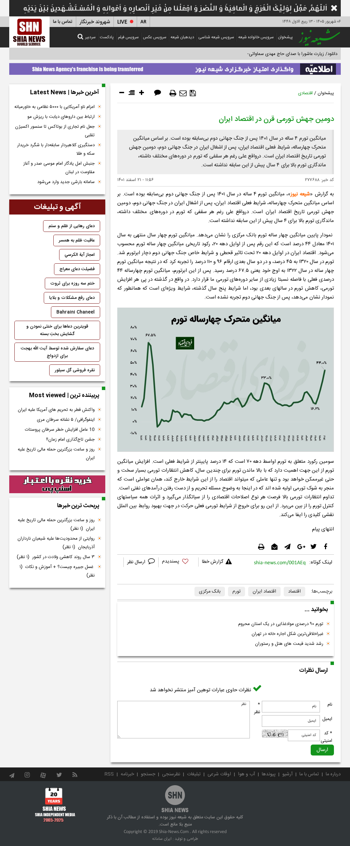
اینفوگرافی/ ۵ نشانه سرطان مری (66, 420)
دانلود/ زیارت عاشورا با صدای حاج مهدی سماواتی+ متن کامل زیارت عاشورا (270, 54)
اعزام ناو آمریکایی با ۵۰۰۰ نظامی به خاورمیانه (54, 107)
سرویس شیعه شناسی (216, 37)
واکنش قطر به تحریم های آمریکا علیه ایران (56, 410)
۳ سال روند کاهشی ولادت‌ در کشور (56, 557)
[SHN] (29, 31)
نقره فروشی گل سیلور (75, 370)
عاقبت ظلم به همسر (77, 240)
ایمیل (327, 719)
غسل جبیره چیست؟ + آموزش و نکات (57, 571)
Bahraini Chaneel (75, 312)
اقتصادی (305, 93)
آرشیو (287, 774)
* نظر (257, 708)
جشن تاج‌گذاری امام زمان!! (70, 439)
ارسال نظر (137, 562)
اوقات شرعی (219, 774)
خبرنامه (127, 774)
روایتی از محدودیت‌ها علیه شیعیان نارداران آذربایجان (56, 543)
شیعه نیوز (300, 194)
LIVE (122, 22)
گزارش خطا (212, 562)
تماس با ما (62, 22)
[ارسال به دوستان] (183, 93)
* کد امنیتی (326, 737)
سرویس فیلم (128, 37)
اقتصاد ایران (264, 591)
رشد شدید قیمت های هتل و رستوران (289, 644)
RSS (109, 774)
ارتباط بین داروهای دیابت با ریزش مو (61, 117)
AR (143, 22)
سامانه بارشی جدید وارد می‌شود (66, 182)
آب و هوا (246, 774)
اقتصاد (294, 591)
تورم (236, 591)
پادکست (107, 37)
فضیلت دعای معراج (77, 269)
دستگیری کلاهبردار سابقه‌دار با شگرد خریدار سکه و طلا (56, 149)
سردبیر (90, 37)
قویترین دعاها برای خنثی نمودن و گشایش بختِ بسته (57, 330)
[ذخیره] (193, 93)
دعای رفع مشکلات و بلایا (72, 298)
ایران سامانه (162, 838)
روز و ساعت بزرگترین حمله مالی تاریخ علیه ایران (56, 454)
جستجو (148, 774)
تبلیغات (194, 774)
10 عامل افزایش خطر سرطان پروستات (60, 429)
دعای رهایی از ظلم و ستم (72, 226)
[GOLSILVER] (57, 484)
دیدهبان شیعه (182, 37)
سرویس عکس (154, 37)
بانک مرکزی (209, 591)
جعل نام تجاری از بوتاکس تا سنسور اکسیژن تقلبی (55, 131)
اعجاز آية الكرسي (80, 255)
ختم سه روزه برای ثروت (72, 283)
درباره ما (333, 774)
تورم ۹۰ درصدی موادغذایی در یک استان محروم (280, 624)
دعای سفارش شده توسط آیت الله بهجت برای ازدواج (57, 352)
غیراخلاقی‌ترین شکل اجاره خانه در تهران (287, 634)
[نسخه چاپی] (173, 93)
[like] (178, 562)
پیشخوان (285, 37)
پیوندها (268, 774)
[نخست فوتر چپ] (55, 804)
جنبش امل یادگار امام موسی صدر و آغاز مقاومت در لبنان (59, 168)
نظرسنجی (171, 774)
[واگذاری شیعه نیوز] (175, 67)
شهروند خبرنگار (95, 22)
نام (329, 704)
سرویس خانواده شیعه (256, 37)
